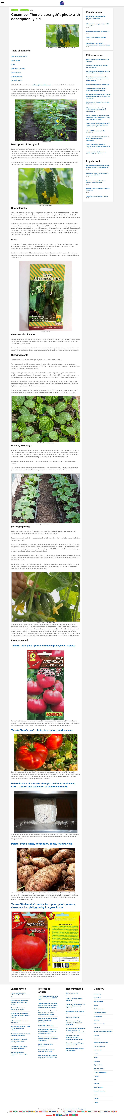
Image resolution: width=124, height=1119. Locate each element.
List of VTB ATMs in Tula (46, 1025)
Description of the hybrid (19, 56)
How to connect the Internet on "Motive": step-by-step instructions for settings (98, 146)
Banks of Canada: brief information (45, 1045)
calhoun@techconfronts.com (41, 85)
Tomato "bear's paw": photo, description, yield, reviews (41, 730)
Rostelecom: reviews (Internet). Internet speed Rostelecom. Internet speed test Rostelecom (98, 96)
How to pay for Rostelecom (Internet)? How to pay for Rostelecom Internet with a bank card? (98, 125)
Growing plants (16, 72)
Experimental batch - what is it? (75, 1012)
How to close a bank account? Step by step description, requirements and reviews (47, 1012)
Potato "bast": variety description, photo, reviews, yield (41, 843)
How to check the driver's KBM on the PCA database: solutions (20, 1028)
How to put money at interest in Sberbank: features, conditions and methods (48, 1038)
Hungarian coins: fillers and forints (97, 196)
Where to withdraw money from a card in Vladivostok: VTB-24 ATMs (48, 997)
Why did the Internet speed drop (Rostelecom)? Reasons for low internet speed (96, 109)
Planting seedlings (17, 76)
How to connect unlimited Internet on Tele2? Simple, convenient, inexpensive (97, 138)
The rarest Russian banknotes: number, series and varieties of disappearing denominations (48, 1005)
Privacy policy (82, 1109)
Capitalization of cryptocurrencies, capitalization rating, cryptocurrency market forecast (97, 78)
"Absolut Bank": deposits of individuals (19, 1021)
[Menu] (2, 2)
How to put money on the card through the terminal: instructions (47, 1020)
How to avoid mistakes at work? (96, 37)
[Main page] (62, 3)
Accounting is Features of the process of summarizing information (75, 1006)
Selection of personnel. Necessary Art (97, 31)
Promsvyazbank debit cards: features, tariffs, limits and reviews (19, 1002)
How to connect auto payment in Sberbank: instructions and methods (47, 1057)
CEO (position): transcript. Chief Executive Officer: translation (19, 1041)
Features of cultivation (18, 68)
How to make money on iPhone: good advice (18, 1008)
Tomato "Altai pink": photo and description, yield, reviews (43, 645)
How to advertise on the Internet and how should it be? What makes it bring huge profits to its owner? (98, 117)
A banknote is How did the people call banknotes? (19, 1047)
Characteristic (15, 60)
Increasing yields (16, 80)
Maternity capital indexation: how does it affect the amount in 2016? (20, 1015)
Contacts (74, 1109)
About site (68, 1109)
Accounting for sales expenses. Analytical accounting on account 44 (74, 1037)
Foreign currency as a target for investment (75, 1049)
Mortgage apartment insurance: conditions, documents (20, 1034)
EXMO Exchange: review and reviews (97, 84)
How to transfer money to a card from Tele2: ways (46, 1050)
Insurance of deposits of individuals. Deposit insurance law (20, 994)
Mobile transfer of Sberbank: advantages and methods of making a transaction (47, 1031)
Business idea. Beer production (72, 994)
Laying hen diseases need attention (74, 999)
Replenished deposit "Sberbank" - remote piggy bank (19, 1054)
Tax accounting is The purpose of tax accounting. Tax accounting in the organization (75, 1030)
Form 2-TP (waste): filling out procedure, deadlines (75, 1044)
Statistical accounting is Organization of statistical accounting (74, 1022)
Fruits (13, 64)
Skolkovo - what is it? (73, 1017)
